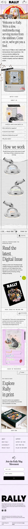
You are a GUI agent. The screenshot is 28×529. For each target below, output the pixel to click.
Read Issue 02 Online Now (14, 309)
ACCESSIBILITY (5, 444)
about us (14, 100)
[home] (14, 2)
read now (9, 231)
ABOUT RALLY (5, 442)
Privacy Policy (6, 447)
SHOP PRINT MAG (20, 444)
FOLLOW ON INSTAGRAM (21, 447)
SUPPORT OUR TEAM (20, 442)
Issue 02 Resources (14, 369)
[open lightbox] (14, 80)
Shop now (14, 430)
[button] (23, 2)
